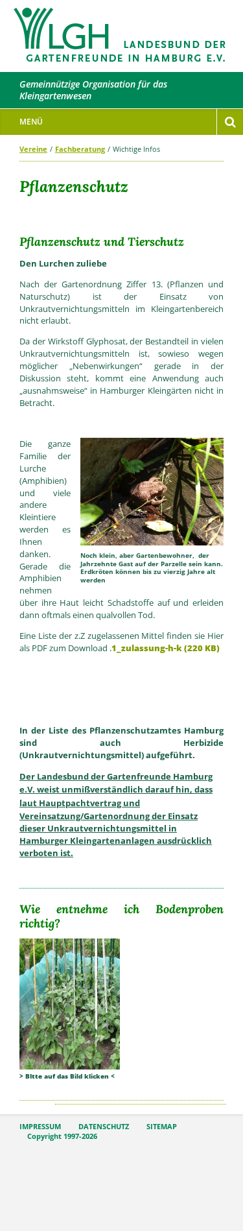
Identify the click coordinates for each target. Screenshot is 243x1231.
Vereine (33, 149)
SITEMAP (161, 1126)
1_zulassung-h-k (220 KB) (165, 648)
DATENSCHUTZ (103, 1126)
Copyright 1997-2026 (62, 1136)
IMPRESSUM (40, 1126)
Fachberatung (80, 149)
